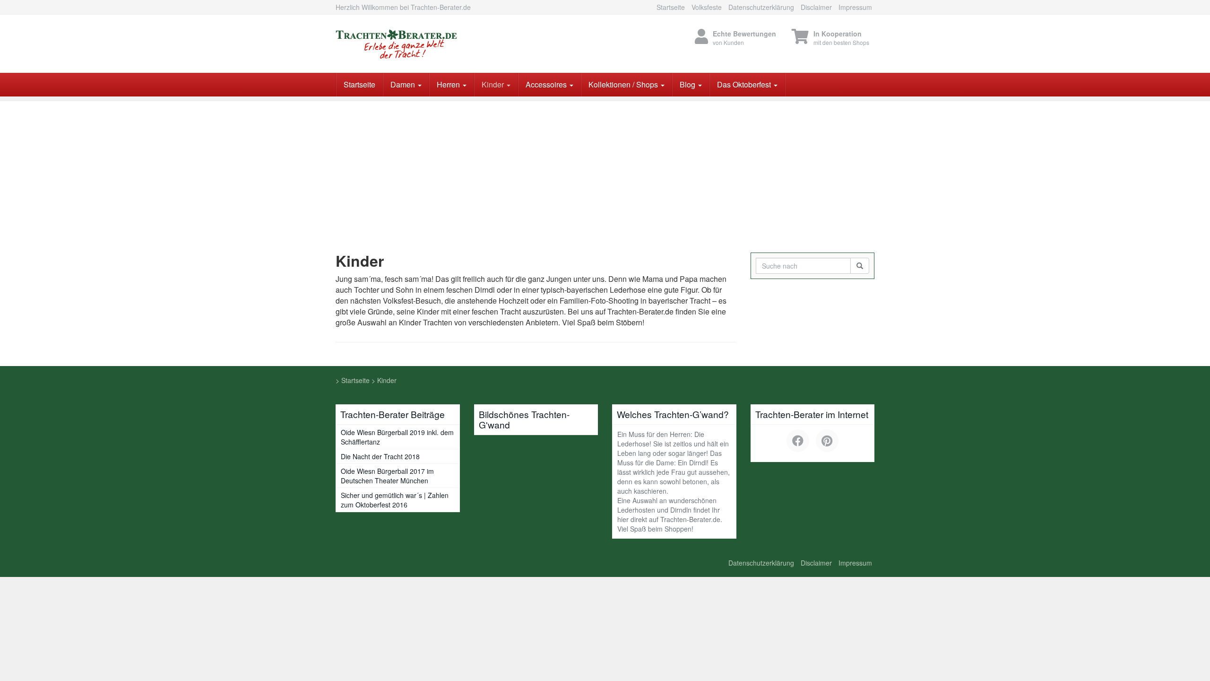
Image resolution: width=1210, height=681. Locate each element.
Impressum (855, 7)
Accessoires (547, 84)
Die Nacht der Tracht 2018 (380, 456)
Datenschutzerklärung (761, 7)
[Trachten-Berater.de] (421, 44)
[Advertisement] (605, 167)
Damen (403, 84)
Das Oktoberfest (745, 84)
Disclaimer (816, 7)
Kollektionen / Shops (624, 84)
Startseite (671, 7)
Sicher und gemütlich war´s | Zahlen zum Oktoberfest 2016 (395, 499)
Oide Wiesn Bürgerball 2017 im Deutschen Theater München (387, 475)
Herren (449, 84)
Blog (688, 84)
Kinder (494, 84)
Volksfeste (706, 7)
